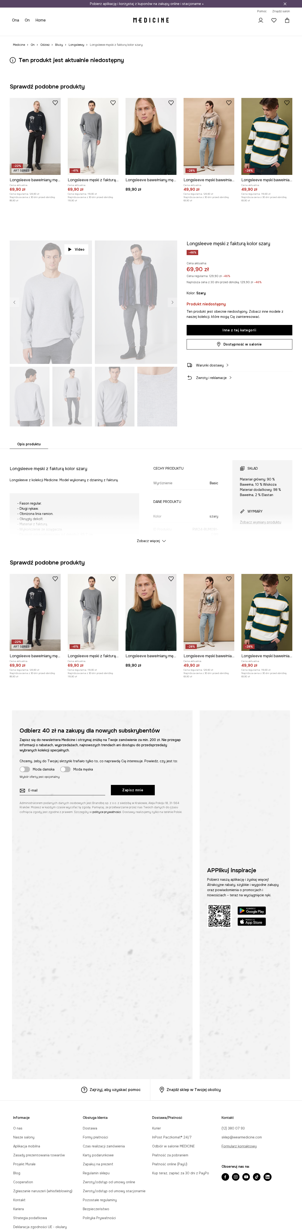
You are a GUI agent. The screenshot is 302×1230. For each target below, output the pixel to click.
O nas (17, 1128)
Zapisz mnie (132, 790)
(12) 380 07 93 (233, 1128)
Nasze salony (23, 1137)
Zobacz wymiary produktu (260, 522)
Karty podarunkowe (98, 1155)
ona (15, 20)
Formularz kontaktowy (239, 1146)
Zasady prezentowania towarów (39, 1155)
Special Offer (87, 31)
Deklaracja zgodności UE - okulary (40, 1227)
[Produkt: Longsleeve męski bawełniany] (209, 136)
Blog (16, 1173)
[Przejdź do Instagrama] (235, 1177)
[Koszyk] (286, 20)
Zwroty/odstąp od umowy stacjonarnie (114, 1191)
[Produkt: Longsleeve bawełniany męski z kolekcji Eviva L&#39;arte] (35, 136)
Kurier (156, 1128)
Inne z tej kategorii (239, 330)
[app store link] (252, 922)
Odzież (34, 31)
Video (79, 249)
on (27, 20)
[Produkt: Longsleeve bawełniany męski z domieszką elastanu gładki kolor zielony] (151, 136)
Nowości (19, 31)
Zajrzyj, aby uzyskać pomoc (115, 1089)
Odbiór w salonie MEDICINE (173, 1146)
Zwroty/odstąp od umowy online (109, 1182)
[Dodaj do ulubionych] (55, 102)
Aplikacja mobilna (26, 1146)
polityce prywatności (106, 812)
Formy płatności (95, 1137)
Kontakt (19, 1200)
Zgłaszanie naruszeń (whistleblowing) (42, 1191)
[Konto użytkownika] (261, 20)
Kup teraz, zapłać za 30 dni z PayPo (180, 1173)
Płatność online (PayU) (169, 1164)
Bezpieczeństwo (96, 1209)
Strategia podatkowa (30, 1218)
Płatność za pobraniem (170, 1155)
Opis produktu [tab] (29, 444)
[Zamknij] (285, 4)
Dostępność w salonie (242, 344)
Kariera (18, 1209)
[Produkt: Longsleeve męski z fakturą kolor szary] (93, 136)
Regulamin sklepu (96, 1173)
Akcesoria (66, 31)
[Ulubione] (274, 20)
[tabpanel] (151, 497)
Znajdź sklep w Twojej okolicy (194, 1089)
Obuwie (49, 31)
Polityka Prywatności (99, 1218)
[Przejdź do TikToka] (257, 1177)
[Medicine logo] (151, 20)
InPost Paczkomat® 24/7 (172, 1137)
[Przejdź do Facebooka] (225, 1177)
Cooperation (23, 1182)
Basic (105, 31)
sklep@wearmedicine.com (242, 1137)
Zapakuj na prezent (98, 1164)
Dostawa (90, 1128)
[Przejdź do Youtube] (246, 1177)
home (41, 20)
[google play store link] (252, 911)
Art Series (121, 31)
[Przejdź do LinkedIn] (268, 1177)
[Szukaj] (247, 20)
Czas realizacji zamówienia (104, 1146)
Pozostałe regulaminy (100, 1200)
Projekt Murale (24, 1164)
